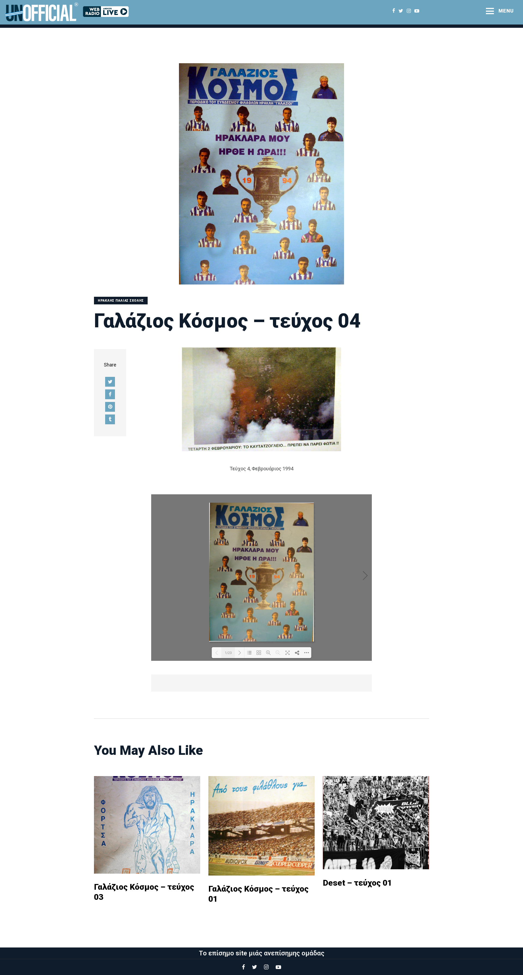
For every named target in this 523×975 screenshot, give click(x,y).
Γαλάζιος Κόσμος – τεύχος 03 (144, 892)
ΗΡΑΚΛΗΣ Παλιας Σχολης (121, 300)
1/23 (228, 653)
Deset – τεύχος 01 (357, 883)
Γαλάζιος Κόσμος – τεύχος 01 (258, 894)
